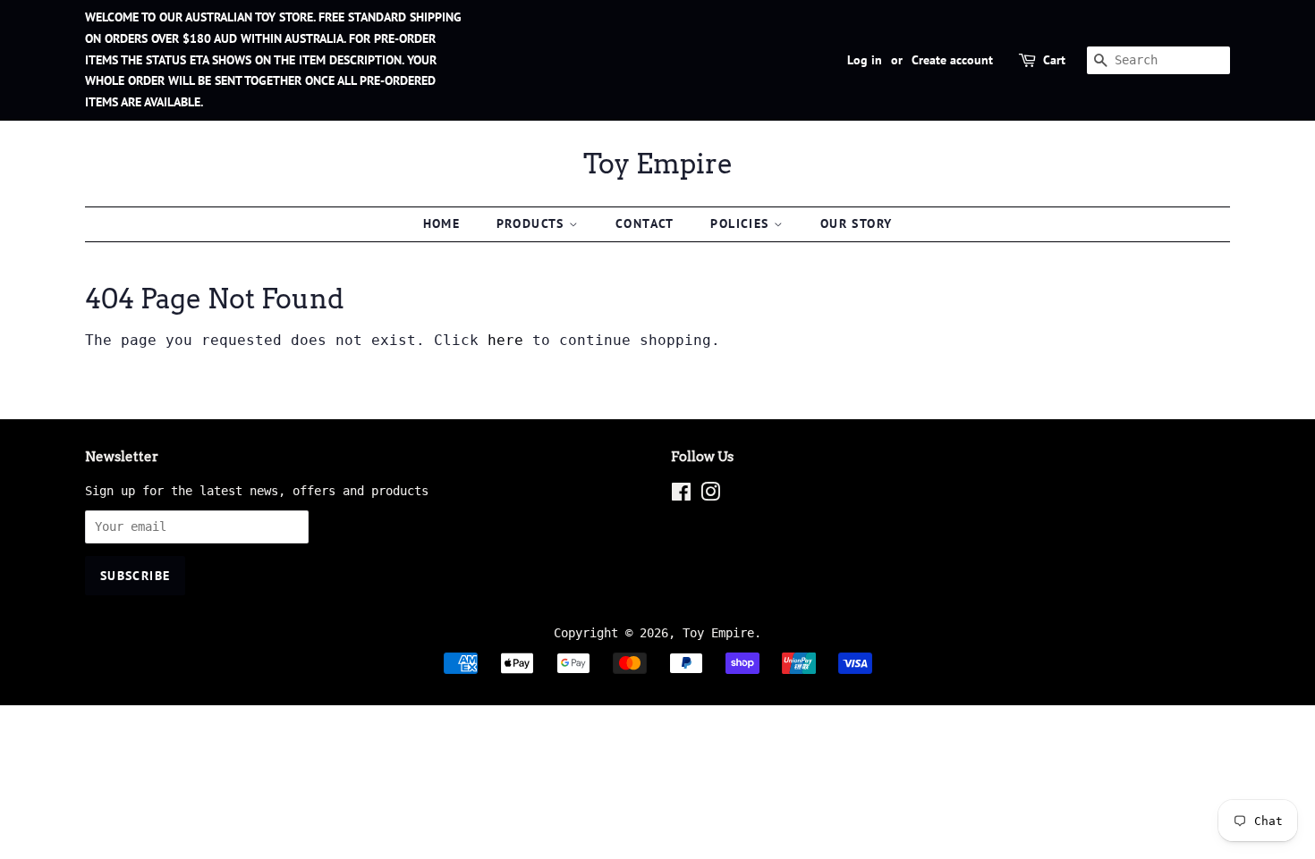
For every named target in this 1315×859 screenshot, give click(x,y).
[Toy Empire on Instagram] (710, 495)
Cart (1054, 60)
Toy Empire (658, 163)
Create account (952, 60)
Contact (644, 223)
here (505, 340)
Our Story (856, 223)
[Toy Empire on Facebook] (681, 495)
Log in (864, 60)
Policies (742, 223)
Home (442, 223)
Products (533, 223)
